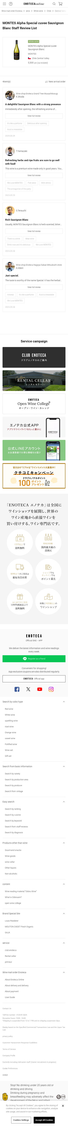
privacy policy (8, 1036)
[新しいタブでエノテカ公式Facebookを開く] (16, 689)
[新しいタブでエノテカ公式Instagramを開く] (51, 689)
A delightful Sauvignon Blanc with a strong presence (33, 104)
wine (28, 11)
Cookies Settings (21, 1120)
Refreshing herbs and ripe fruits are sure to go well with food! (32, 162)
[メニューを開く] (4, 4)
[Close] (62, 1105)
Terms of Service (9, 1049)
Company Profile (9, 1056)
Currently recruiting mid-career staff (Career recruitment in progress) (29, 1062)
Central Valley (60, 11)
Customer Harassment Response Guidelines (20, 1043)
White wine (38, 11)
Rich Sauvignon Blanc (16, 219)
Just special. (12, 275)
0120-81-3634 (21, 1015)
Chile (49, 11)
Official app (39, 679)
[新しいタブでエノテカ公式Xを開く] (28, 689)
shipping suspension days (50, 1021)
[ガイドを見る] (11, 4)
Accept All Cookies (44, 1120)
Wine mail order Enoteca (12, 11)
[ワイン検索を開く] (54, 4)
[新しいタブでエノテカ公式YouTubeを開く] (39, 689)
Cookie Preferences (10, 1068)
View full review (34, 116)
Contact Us (7, 1009)
